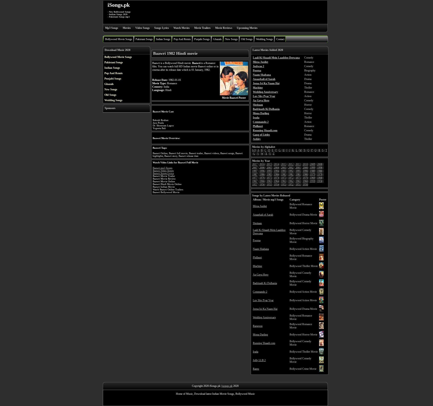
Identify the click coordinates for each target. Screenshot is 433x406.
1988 (319, 171)
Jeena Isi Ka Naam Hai (265, 308)
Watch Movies (181, 28)
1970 (305, 177)
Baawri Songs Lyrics (163, 173)
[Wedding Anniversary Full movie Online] (321, 319)
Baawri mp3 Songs (162, 168)
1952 (291, 184)
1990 (305, 171)
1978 (319, 174)
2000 (305, 167)
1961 (298, 181)
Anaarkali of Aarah (263, 214)
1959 (312, 181)
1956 (262, 184)
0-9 (254, 150)
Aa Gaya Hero (260, 274)
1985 (269, 174)
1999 (312, 167)
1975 (269, 177)
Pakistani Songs (144, 39)
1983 (283, 174)
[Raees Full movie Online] (321, 370)
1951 (298, 184)
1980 (305, 174)
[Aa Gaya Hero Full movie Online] (321, 276)
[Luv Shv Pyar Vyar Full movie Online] (321, 302)
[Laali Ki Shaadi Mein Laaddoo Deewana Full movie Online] (321, 233)
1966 (262, 181)
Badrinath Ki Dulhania (265, 283)
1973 (283, 177)
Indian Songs (163, 39)
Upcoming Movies (247, 28)
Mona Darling (260, 334)
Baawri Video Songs (163, 170)
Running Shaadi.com (264, 343)
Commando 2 (260, 291)
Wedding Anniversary (264, 317)
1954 (276, 184)
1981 (298, 174)
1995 (269, 171)
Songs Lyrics (161, 28)
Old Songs (247, 39)
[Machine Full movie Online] (321, 268)
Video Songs (142, 28)
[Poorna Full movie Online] (321, 242)
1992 (291, 171)
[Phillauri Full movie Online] (321, 259)
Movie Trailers (202, 28)
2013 (283, 164)
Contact (280, 39)
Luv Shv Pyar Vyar (263, 300)
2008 (319, 164)
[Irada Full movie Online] (321, 353)
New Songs (231, 39)
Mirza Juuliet (260, 206)
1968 (319, 177)
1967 (255, 181)
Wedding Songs (264, 39)
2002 (291, 167)
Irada (255, 351)
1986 (262, 174)
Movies (127, 28)
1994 (276, 171)
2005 (269, 167)
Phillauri (257, 257)
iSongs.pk (119, 5)
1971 (298, 177)
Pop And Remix (182, 39)
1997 (255, 171)
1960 (305, 181)
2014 (276, 164)
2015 (269, 164)
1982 (291, 174)
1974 (276, 177)
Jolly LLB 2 (259, 360)
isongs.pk (227, 386)
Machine (257, 266)
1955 (269, 184)
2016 (262, 164)
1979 (312, 174)
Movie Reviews (223, 28)
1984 (276, 174)
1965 (269, 181)
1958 (319, 181)
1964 (276, 181)
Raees (256, 368)
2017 (255, 164)
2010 (305, 164)
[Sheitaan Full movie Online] (321, 225)
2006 (262, 167)
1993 (283, 171)
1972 (291, 177)
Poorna (256, 240)
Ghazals (217, 39)
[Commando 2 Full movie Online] (321, 293)
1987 (255, 174)
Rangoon (258, 326)
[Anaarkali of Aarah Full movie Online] (321, 216)
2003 (283, 167)
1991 (298, 171)
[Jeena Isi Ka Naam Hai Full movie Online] (321, 310)
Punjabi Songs (202, 39)
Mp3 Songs (111, 28)
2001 (298, 167)
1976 (262, 177)
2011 (298, 164)
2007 (255, 167)
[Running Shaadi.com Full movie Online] (321, 345)
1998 (319, 167)
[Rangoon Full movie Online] (321, 328)
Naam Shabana (261, 249)
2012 (291, 164)
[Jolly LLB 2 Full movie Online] (321, 362)
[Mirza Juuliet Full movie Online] (321, 208)
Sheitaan (257, 223)
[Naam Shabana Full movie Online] (321, 251)
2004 (276, 167)
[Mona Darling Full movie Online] (321, 336)
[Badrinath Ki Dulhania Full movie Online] (321, 285)
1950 (305, 184)
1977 (255, 177)
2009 (312, 164)
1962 (291, 181)
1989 (312, 171)
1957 (255, 184)
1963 (283, 181)
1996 (262, 171)
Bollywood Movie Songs (118, 39)
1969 (312, 177)
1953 (283, 184)
